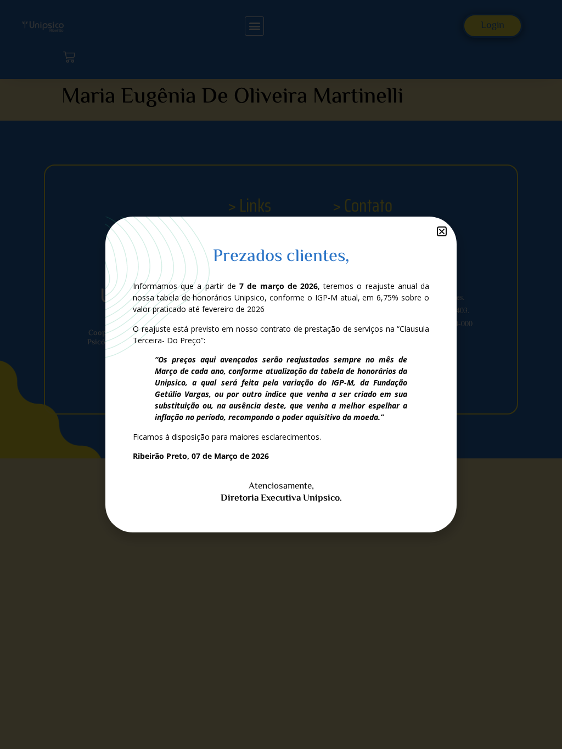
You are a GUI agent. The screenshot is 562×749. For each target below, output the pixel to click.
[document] (281, 374)
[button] (442, 231)
